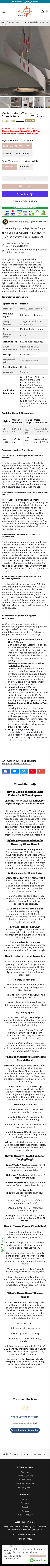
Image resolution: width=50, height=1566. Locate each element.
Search (25, 1507)
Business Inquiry (25, 1515)
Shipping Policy (25, 1487)
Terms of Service (25, 1476)
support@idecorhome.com (16, 763)
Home (3, 22)
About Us (25, 1472)
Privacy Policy (25, 1480)
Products (25, 1503)
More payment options (25, 201)
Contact (25, 1511)
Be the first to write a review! (25, 1430)
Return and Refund (25, 1483)
